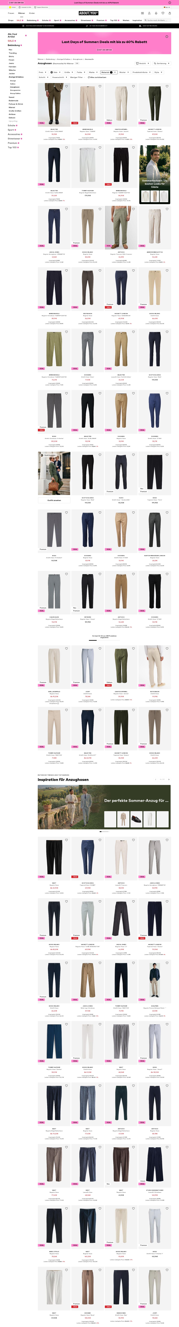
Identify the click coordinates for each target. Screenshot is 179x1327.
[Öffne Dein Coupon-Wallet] (142, 13)
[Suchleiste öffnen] (145, 20)
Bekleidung (50, 59)
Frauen (11, 13)
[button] (143, 63)
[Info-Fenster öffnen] (169, 2)
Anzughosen (78, 59)
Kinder (32, 13)
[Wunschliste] (162, 13)
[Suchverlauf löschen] (169, 20)
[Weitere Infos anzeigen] (54, 141)
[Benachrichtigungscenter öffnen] (156, 13)
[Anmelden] (149, 13)
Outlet (14, 7)
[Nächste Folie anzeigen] (169, 779)
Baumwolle (89, 59)
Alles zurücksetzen (98, 77)
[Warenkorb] (169, 13)
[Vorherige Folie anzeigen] (155, 779)
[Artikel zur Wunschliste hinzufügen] (66, 86)
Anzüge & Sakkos (64, 59)
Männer (21, 13)
